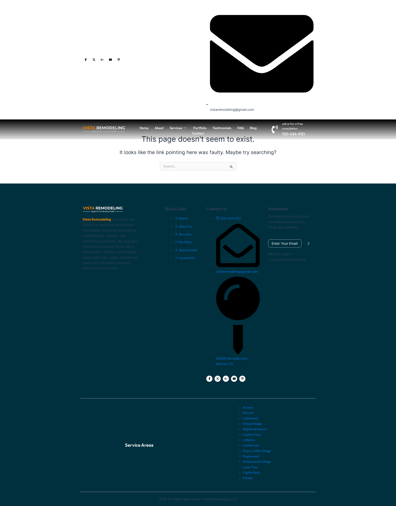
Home (144, 128)
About (159, 128)
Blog (253, 128)
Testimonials (222, 128)
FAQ (240, 128)
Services (176, 128)
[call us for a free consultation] (275, 129)
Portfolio (199, 128)
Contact (198, 133)
